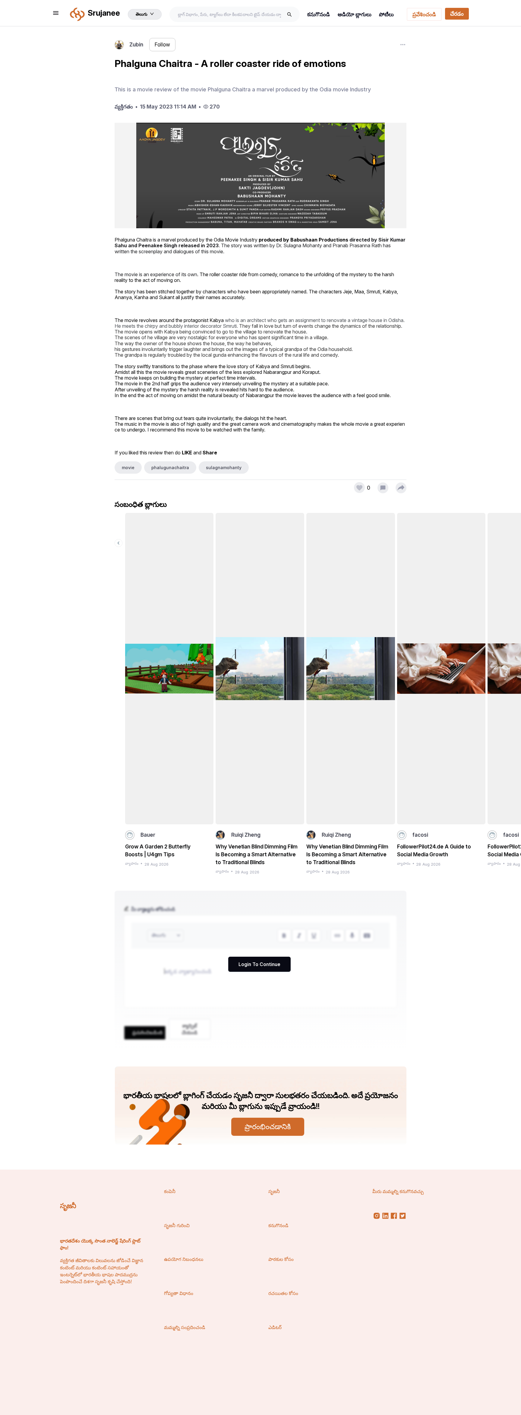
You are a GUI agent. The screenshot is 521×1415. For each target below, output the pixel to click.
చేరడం (457, 14)
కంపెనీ (169, 1191)
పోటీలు (386, 14)
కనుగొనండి (318, 14)
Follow (162, 44)
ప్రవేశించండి (424, 14)
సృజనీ (68, 1206)
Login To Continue (259, 964)
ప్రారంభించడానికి (268, 1126)
